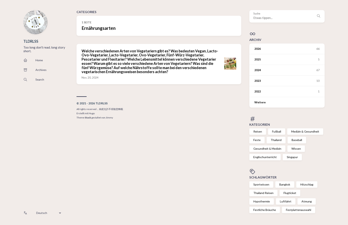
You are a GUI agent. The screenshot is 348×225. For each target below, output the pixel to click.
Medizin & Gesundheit (305, 131)
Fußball (276, 131)
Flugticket (290, 193)
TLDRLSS (30, 41)
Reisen (257, 131)
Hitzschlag (306, 184)
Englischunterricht (265, 157)
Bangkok (284, 184)
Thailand (276, 140)
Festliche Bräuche (264, 210)
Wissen (296, 148)
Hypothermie (261, 201)
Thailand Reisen (263, 193)
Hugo (92, 113)
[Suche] (319, 16)
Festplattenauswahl (298, 210)
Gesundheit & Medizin (267, 148)
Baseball (297, 140)
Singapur (292, 157)
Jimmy (109, 117)
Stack (88, 117)
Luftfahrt (285, 201)
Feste (257, 140)
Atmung (306, 201)
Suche (256, 13)
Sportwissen (261, 184)
